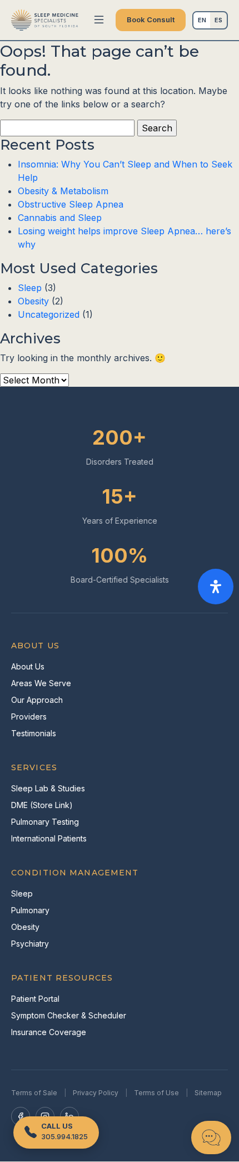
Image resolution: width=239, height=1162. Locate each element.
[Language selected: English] (210, 20)
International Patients (49, 838)
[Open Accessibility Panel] (215, 586)
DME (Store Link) (42, 805)
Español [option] (218, 20)
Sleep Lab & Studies (48, 788)
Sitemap (208, 1093)
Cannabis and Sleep (60, 217)
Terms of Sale (34, 1093)
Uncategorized (48, 314)
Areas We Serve (41, 683)
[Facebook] (20, 1116)
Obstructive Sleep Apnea (70, 204)
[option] (218, 20)
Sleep (30, 287)
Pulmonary (30, 910)
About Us (27, 666)
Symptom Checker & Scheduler (68, 1015)
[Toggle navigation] (99, 20)
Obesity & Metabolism (63, 190)
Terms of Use (156, 1093)
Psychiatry (30, 943)
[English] (201, 20)
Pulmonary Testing (45, 821)
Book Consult (151, 19)
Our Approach (37, 700)
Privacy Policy (95, 1093)
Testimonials (33, 733)
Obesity (33, 301)
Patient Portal (35, 998)
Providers (29, 716)
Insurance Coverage (48, 1032)
